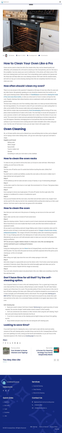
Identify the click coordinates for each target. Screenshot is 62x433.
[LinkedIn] (11, 343)
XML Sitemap (33, 427)
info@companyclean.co (41, 408)
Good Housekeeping (35, 110)
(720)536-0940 (38, 405)
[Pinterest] (13, 343)
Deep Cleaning (37, 389)
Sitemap (57, 429)
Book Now (6, 402)
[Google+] (8, 343)
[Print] (20, 343)
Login (5, 409)
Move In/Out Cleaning (38, 393)
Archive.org (37, 307)
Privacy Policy (53, 427)
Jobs (5, 416)
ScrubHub (6, 412)
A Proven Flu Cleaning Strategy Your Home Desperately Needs (44, 352)
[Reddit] (15, 343)
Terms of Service (43, 427)
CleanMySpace (35, 94)
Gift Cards (6, 405)
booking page (30, 336)
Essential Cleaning (38, 386)
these (26, 248)
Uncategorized (33, 55)
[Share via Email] (18, 343)
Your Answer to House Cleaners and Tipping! (19, 351)
